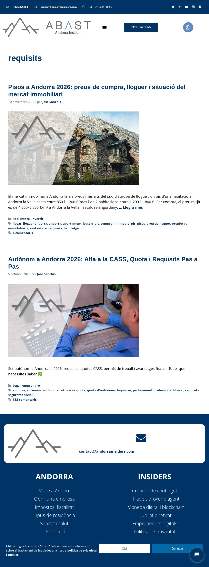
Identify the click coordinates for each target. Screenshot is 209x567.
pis (133, 223)
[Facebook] (200, 7)
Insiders (154, 477)
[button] (104, 27)
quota (81, 390)
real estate (38, 228)
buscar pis (91, 223)
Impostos (124, 390)
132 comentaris (25, 399)
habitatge (71, 228)
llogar (17, 223)
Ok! (124, 548)
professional (142, 390)
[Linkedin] (193, 7)
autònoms (50, 390)
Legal (17, 385)
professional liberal (168, 390)
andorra (55, 223)
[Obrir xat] (197, 555)
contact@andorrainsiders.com (106, 451)
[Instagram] (180, 7)
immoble (122, 223)
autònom (34, 390)
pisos (141, 223)
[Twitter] (173, 7)
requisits (55, 228)
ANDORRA (54, 477)
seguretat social (20, 395)
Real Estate (21, 219)
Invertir (37, 219)
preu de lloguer (158, 223)
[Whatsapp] (188, 27)
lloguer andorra (35, 223)
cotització (67, 390)
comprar (107, 223)
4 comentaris (23, 233)
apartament (72, 223)
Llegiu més (133, 207)
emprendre (31, 385)
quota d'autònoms (101, 390)
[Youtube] (186, 7)
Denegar (177, 548)
